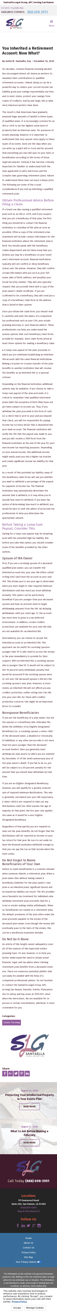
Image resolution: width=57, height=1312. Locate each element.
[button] (51, 24)
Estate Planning (11, 1022)
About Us (28, 1243)
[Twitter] (28, 1226)
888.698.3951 (37, 12)
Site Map (28, 1257)
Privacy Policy (29, 1252)
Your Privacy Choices (26, 1262)
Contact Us (28, 1247)
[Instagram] (39, 1226)
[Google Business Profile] (34, 1226)
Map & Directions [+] (28, 1211)
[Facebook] (18, 1226)
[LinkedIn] (23, 1226)
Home (28, 1238)
